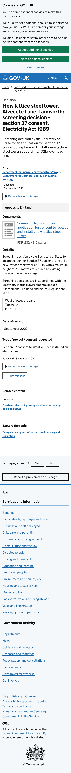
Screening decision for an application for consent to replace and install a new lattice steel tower (42, 229)
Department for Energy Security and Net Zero (29, 172)
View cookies (35, 67)
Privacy (17, 696)
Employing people (14, 572)
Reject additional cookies (36, 59)
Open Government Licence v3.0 (23, 733)
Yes (39, 463)
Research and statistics (18, 654)
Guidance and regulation (19, 647)
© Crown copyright (35, 764)
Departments (11, 634)
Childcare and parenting (18, 532)
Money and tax (12, 592)
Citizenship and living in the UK (23, 539)
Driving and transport (16, 559)
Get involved (10, 680)
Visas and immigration (17, 606)
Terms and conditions (16, 706)
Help (5, 696)
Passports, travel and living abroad (25, 599)
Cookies (30, 696)
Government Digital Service (20, 716)
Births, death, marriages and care (25, 519)
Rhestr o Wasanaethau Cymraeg (24, 711)
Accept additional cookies (35, 50)
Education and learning (18, 566)
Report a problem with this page (35, 477)
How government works (18, 674)
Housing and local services (20, 586)
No (54, 463)
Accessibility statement (18, 701)
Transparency (11, 667)
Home (5, 87)
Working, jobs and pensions (20, 612)
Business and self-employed (21, 526)
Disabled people (13, 552)
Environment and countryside (22, 579)
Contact (43, 701)
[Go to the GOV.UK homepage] (15, 78)
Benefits (8, 513)
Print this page (17, 375)
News (6, 641)
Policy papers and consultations (24, 660)
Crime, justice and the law (19, 546)
